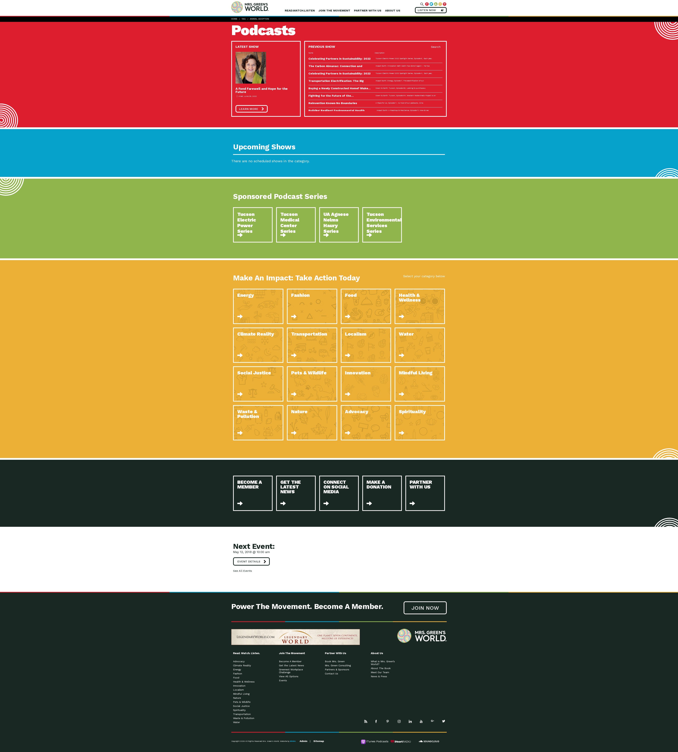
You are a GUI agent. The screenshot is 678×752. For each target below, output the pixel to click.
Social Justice (241, 706)
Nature (237, 697)
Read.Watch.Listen (300, 10)
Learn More (248, 109)
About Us (392, 10)
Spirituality (239, 710)
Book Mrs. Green (335, 661)
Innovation (239, 685)
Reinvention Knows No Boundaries (332, 103)
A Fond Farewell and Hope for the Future (262, 90)
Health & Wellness (244, 681)
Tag (244, 19)
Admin (303, 741)
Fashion (237, 673)
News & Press (379, 676)
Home (234, 19)
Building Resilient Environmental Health (336, 110)
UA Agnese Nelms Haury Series (336, 222)
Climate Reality (242, 665)
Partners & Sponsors (337, 669)
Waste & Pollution (243, 718)
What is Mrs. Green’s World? (383, 663)
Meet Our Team (380, 672)
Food (236, 677)
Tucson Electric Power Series (246, 222)
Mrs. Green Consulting (338, 665)
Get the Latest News (291, 665)
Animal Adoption (259, 19)
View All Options (288, 676)
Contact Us (331, 673)
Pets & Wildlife (242, 702)
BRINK (293, 741)
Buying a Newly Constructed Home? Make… (339, 88)
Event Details (248, 561)
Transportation (242, 714)
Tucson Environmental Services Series (384, 222)
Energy (237, 669)
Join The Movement (334, 10)
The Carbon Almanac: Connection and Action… (335, 67)
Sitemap (318, 741)
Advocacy (239, 661)
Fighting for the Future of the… (330, 95)
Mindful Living (241, 693)
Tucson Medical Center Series (289, 222)
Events (283, 680)
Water (236, 722)
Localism (238, 689)
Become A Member (290, 661)
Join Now (425, 608)
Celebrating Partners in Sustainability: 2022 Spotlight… (339, 60)
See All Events (242, 570)
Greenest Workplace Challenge (291, 671)
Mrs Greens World (257, 7)
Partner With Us (367, 10)
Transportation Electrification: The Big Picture (336, 82)
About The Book (381, 668)
